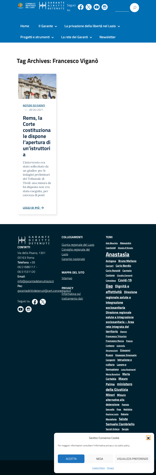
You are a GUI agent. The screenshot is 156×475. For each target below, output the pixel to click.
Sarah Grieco (112, 429)
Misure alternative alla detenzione (116, 400)
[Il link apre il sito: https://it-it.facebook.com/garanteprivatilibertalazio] (81, 7)
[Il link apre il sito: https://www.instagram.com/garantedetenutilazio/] (105, 7)
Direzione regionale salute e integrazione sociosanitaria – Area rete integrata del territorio (120, 322)
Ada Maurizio (112, 243)
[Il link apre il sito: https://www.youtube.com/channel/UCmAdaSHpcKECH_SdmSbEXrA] (97, 7)
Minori (110, 394)
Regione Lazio (112, 414)
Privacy (110, 468)
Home (24, 26)
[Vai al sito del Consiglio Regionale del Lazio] (26, 6)
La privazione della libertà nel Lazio (90, 26)
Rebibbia (127, 409)
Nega (99, 459)
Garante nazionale (73, 259)
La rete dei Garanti (74, 37)
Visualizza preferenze (132, 459)
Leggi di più (32, 208)
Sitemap (67, 278)
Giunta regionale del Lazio (78, 244)
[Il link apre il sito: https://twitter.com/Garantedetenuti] (89, 7)
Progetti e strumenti (35, 37)
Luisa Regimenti (128, 369)
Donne (123, 331)
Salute (123, 418)
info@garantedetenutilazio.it (36, 281)
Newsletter (107, 37)
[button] (148, 438)
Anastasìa (117, 254)
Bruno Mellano (127, 261)
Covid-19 (125, 280)
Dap (109, 286)
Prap (119, 409)
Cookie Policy (98, 468)
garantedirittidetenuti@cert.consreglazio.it (44, 290)
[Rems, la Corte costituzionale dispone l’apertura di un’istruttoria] (37, 86)
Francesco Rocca (115, 341)
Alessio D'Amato (125, 247)
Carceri (109, 266)
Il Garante (46, 26)
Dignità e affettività (117, 288)
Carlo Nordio (123, 265)
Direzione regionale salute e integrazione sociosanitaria (121, 299)
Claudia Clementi (124, 275)
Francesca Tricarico (116, 336)
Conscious (111, 280)
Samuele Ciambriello (120, 424)
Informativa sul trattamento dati (72, 296)
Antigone (111, 261)
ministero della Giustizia (119, 386)
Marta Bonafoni (113, 374)
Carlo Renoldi (113, 270)
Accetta (71, 459)
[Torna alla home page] (51, 6)
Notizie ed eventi (34, 105)
